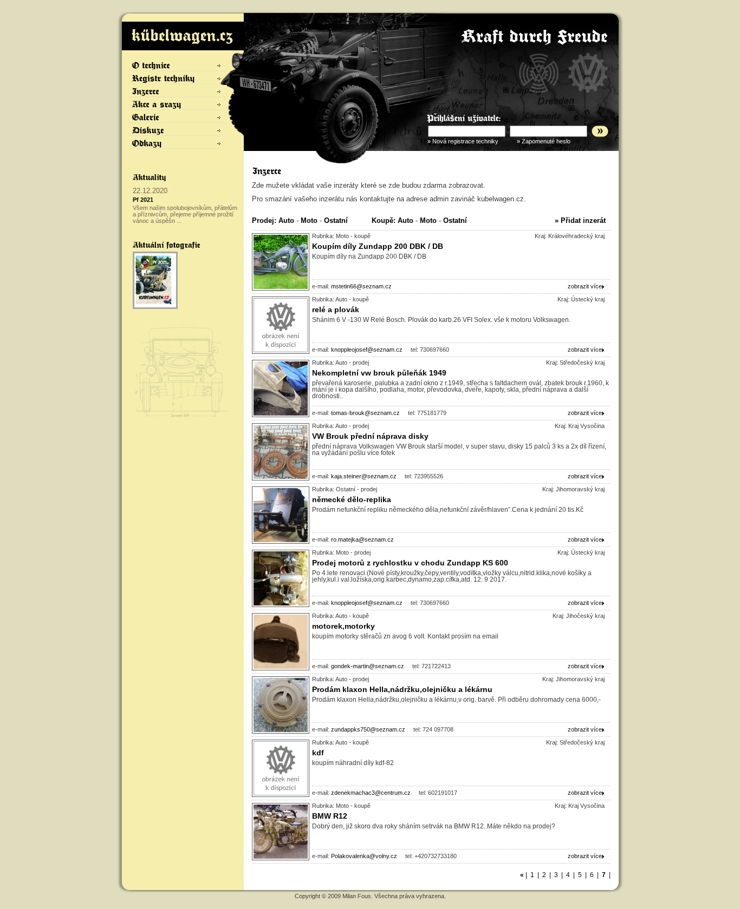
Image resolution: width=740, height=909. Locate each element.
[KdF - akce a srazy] (178, 104)
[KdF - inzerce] (178, 91)
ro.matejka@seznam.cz (362, 539)
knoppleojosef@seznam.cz (367, 349)
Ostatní (336, 220)
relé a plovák (335, 309)
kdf (318, 752)
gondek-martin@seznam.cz (367, 666)
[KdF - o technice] (178, 65)
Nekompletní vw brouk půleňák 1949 (379, 372)
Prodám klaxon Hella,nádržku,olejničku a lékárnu (402, 689)
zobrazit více (585, 286)
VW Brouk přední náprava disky (370, 436)
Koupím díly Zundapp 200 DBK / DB (377, 246)
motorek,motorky (343, 626)
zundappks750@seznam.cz (368, 729)
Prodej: (264, 220)
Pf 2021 (143, 199)
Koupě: (383, 220)
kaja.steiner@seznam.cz (364, 476)
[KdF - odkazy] (178, 143)
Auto (286, 220)
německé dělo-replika (351, 499)
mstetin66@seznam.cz (361, 286)
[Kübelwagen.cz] (183, 36)
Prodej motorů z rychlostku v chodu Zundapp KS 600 (410, 562)
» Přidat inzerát (580, 220)
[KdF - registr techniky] (178, 78)
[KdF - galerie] (178, 117)
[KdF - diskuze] (178, 130)
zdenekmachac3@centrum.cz (371, 792)
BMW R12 (329, 816)
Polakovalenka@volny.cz (364, 856)
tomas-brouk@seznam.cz (365, 413)
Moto (309, 220)
